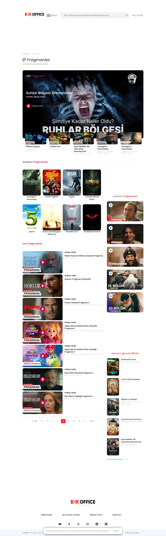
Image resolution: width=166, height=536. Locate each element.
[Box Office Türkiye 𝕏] (78, 524)
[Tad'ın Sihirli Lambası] (113, 387)
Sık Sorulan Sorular (71, 515)
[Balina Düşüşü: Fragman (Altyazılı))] (35, 138)
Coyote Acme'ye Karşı (131, 419)
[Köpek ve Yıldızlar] (113, 406)
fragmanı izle (37, 106)
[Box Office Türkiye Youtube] (60, 524)
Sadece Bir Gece (128, 359)
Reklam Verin (96, 515)
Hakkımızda (46, 515)
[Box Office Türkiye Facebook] (69, 524)
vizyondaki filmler (115, 459)
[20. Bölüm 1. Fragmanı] (125, 302)
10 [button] (47, 421)
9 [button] (41, 421)
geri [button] (36, 421)
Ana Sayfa (26, 54)
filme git (50, 106)
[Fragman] (125, 211)
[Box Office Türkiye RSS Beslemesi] (106, 524)
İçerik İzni (117, 515)
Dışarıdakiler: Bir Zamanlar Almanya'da (131, 440)
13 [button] (63, 421)
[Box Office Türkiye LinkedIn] (97, 524)
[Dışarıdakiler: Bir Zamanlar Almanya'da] (113, 447)
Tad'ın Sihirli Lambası (130, 379)
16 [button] (79, 421)
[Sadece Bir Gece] (113, 367)
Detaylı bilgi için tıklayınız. (100, 531)
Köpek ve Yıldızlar (129, 399)
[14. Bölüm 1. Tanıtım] (125, 280)
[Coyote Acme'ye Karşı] (113, 426)
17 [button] (84, 421)
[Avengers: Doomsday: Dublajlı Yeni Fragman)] (131, 138)
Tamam (116, 531)
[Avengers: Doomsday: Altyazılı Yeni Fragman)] (107, 138)
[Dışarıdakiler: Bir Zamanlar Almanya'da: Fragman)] (83, 138)
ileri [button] (91, 421)
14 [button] (68, 421)
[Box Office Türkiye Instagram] (87, 524)
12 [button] (58, 421)
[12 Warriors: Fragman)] (59, 138)
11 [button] (52, 421)
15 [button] (74, 421)
